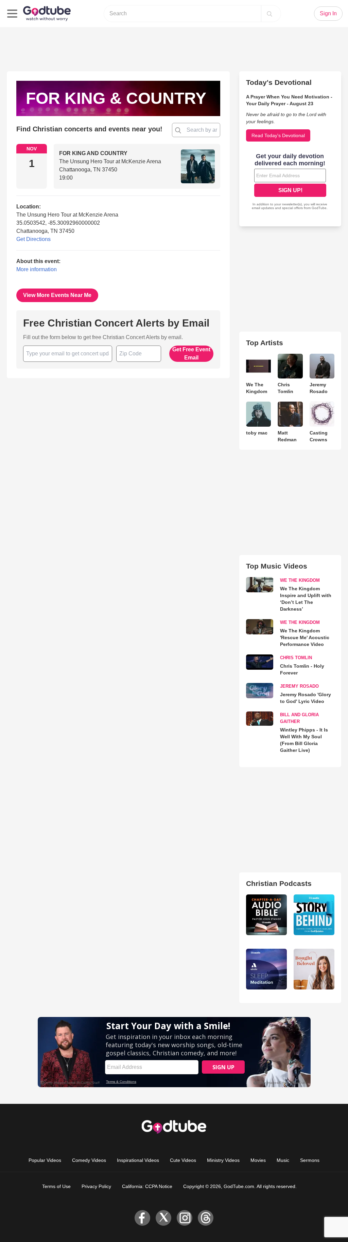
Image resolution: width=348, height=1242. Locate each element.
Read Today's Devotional (278, 135)
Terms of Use (56, 1186)
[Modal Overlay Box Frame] (290, 182)
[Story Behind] (314, 914)
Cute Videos (183, 1160)
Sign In (328, 13)
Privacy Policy (96, 1186)
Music (283, 1160)
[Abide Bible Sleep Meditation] (266, 969)
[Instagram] (184, 1218)
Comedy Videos (89, 1160)
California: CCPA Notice (147, 1186)
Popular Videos (45, 1160)
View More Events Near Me (57, 295)
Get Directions (33, 239)
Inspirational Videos (138, 1160)
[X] (163, 1218)
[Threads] (205, 1218)
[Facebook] (142, 1218)
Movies (258, 1160)
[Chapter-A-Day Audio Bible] (266, 914)
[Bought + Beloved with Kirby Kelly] (314, 969)
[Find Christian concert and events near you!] (178, 130)
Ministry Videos (223, 1160)
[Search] (269, 14)
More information (36, 269)
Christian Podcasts (279, 883)
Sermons (309, 1160)
